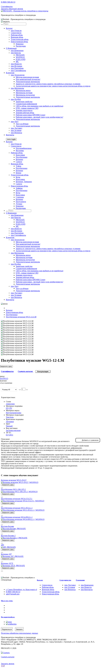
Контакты (10, 135)
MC (17, 62)
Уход (14, 121)
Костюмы (20, 150)
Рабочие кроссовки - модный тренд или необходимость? (39, 117)
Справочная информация (26, 104)
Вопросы (16, 133)
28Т (2, 545)
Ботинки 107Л (7, 563)
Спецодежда (16, 33)
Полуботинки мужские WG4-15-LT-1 (16, 499)
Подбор (16, 99)
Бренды (16, 53)
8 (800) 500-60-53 (8, 2)
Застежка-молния (13, 430)
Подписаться (7, 629)
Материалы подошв (24, 93)
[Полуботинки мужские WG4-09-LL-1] (22, 519)
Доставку (16, 128)
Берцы (18, 173)
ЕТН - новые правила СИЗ (27, 108)
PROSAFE (20, 55)
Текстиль (10, 417)
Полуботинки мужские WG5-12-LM (21, 317)
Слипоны (20, 197)
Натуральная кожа (13, 413)
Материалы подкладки (25, 95)
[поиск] (2, 24)
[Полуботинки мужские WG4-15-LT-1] (22, 501)
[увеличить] (27, 389)
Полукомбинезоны (24, 148)
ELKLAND (20, 59)
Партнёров (17, 68)
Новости (16, 64)
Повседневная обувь (19, 42)
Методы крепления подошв (27, 77)
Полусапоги (21, 202)
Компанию (17, 50)
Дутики (19, 204)
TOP (3, 666)
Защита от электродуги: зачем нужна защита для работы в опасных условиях (48, 84)
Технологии (18, 75)
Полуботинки (21, 157)
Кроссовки (20, 155)
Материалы (17, 88)
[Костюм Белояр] (13, 529)
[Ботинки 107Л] (13, 566)
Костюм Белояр (7, 526)
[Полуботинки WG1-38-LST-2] (19, 492)
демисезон (10, 404)
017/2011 (9, 435)
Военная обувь (17, 37)
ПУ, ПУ (9, 408)
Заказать (19, 629)
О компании (80, 580)
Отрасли (16, 30)
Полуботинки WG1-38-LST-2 (13, 489)
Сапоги (19, 162)
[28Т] (8, 547)
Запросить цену (8, 485)
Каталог (9, 28)
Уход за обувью (22, 124)
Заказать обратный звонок (12, 9)
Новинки (20, 44)
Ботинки (19, 159)
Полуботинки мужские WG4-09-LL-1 (17, 517)
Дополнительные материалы (28, 82)
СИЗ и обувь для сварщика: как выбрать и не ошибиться (39, 106)
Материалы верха (23, 90)
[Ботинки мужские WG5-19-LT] (19, 482)
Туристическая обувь (19, 39)
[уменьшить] (20, 389)
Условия (16, 130)
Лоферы (19, 188)
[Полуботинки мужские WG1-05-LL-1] (22, 510)
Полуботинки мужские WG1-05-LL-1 (17, 508)
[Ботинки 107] (12, 556)
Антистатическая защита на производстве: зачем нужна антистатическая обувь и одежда (53, 86)
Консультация (42, 371)
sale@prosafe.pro (13, 4)
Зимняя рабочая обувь (25, 113)
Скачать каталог (25, 371)
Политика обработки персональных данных (19, 633)
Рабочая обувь (17, 35)
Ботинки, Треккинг (24, 182)
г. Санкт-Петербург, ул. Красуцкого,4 (21, 589)
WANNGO (20, 57)
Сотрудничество (65, 580)
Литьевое (10, 422)
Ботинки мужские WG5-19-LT (13, 480)
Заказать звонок (7, 664)
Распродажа (21, 46)
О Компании (11, 48)
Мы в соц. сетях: (7, 601)
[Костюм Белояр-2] (14, 538)
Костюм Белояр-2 (8, 536)
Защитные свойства (24, 102)
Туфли (18, 166)
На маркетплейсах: (8, 617)
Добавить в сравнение (90, 440)
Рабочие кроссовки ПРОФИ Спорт (30, 115)
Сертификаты (7, 6)
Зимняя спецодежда (24, 110)
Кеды (18, 177)
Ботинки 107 (6, 554)
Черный (9, 426)
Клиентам (10, 73)
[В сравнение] (2, 487)
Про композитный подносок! (28, 79)
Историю (16, 66)
